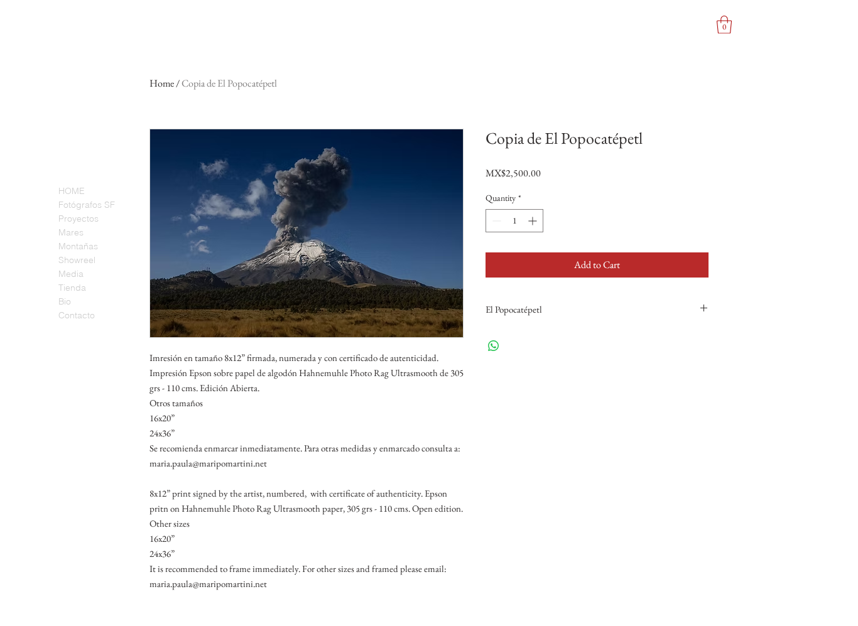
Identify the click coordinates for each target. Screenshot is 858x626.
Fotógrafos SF (86, 204)
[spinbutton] (514, 221)
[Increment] (533, 221)
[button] (724, 25)
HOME (71, 191)
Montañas (78, 246)
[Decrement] (495, 221)
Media (71, 273)
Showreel (76, 260)
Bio (64, 301)
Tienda (72, 287)
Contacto (76, 315)
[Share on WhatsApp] (493, 345)
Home (161, 83)
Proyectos (78, 218)
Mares (71, 232)
